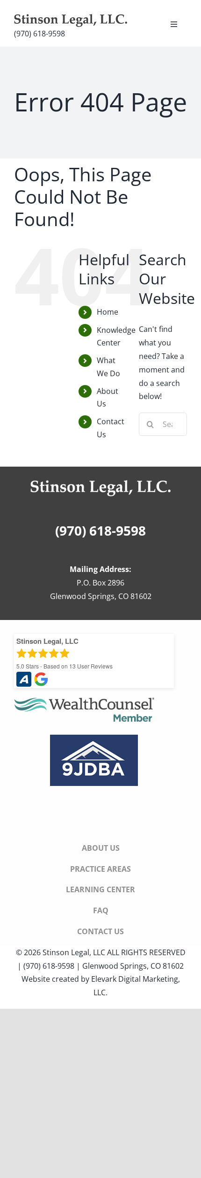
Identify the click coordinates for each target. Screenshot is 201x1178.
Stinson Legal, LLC (74, 952)
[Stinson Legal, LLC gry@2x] (70, 18)
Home (107, 312)
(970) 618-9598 (39, 33)
